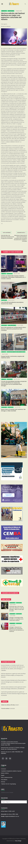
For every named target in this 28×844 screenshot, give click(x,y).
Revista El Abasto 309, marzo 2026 (16, 351)
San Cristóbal (12, 325)
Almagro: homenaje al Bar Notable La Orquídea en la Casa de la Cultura (16, 619)
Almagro (4, 407)
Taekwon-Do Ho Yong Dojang (8, 784)
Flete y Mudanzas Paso (6, 777)
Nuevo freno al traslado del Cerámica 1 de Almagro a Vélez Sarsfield (13, 410)
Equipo (2, 775)
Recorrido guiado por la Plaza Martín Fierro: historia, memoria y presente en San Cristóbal (13, 329)
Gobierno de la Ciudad (7, 792)
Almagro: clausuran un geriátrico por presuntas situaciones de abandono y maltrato (16, 629)
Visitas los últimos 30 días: (8, 705)
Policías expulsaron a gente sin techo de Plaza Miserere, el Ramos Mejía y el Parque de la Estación (13, 675)
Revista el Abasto (5, 26)
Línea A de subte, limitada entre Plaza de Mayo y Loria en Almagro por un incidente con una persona (13, 682)
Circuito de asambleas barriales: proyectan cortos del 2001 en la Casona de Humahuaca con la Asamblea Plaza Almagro (14, 384)
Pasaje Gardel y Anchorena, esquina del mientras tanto (12, 357)
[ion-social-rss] (10, 758)
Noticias (11, 11)
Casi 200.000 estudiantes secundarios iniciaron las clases (12, 303)
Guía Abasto (4, 779)
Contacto (3, 769)
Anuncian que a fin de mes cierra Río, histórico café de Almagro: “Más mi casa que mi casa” (16, 609)
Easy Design (18, 840)
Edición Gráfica (5, 773)
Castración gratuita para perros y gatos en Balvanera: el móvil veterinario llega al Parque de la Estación (14, 693)
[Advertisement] (14, 646)
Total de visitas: (5, 708)
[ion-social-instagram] (6, 758)
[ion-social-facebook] (2, 758)
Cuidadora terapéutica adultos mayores (11, 771)
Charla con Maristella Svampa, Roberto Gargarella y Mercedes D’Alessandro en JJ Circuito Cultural (13, 277)
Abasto (4, 11)
